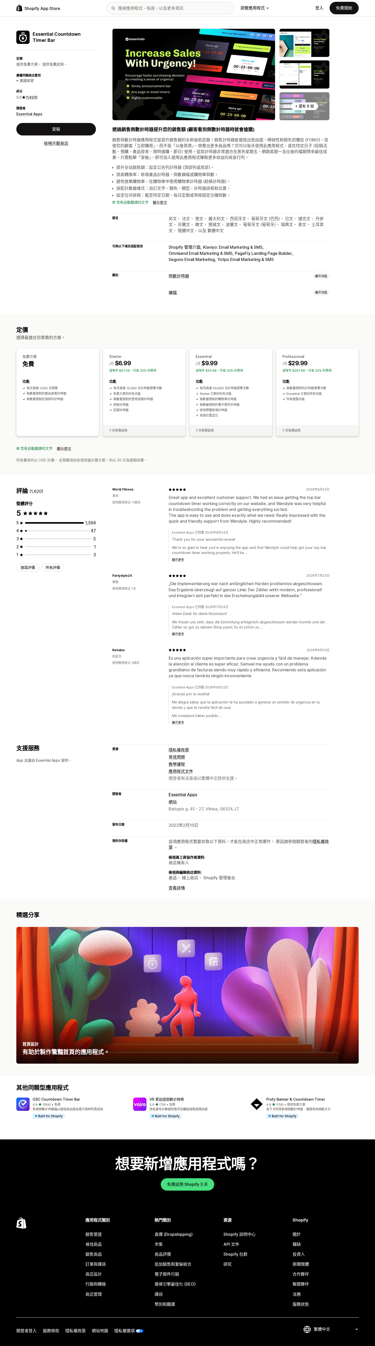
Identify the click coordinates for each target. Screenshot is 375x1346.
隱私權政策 (179, 749)
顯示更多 (178, 560)
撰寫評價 (28, 567)
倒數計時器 (179, 276)
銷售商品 (93, 1254)
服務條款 (51, 1330)
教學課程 (177, 764)
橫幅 (173, 292)
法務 (297, 1294)
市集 (159, 1244)
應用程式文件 (181, 771)
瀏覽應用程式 (252, 7)
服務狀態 (301, 1304)
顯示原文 (160, 202)
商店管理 (93, 1294)
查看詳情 (177, 887)
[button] (70, 1108)
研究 (227, 1264)
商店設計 (93, 1274)
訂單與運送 (95, 1264)
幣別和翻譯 (165, 1304)
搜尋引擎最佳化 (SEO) (175, 1284)
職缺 (297, 1244)
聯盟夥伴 (301, 1284)
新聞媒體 (301, 1264)
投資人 (299, 1254)
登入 (319, 7)
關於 (297, 1234)
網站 (173, 801)
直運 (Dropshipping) (174, 1234)
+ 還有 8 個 (304, 106)
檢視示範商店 (56, 143)
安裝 (56, 129)
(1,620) (32, 97)
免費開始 (344, 7)
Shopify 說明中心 (239, 1234)
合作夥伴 (301, 1274)
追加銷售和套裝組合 (173, 1264)
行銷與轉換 (95, 1284)
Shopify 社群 (235, 1254)
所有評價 (53, 567)
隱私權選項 (124, 1330)
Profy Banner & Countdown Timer (295, 1099)
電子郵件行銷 (167, 1274)
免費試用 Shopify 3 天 (187, 1184)
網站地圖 (100, 1330)
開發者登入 (26, 1330)
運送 (159, 1294)
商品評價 (163, 1254)
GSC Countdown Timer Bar (56, 1099)
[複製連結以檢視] (136, 489)
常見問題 (177, 757)
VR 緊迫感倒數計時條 (166, 1099)
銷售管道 (93, 1234)
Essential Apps (29, 114)
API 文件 (231, 1244)
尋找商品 (93, 1244)
